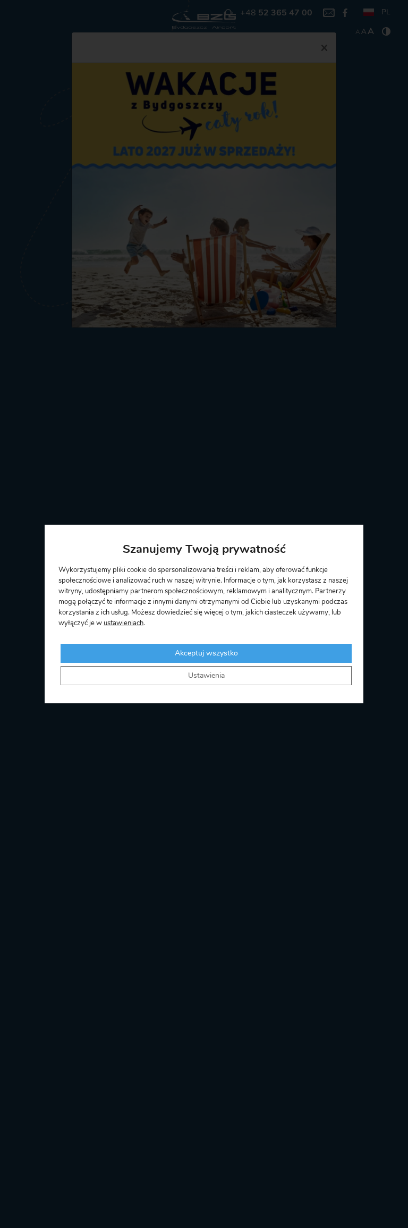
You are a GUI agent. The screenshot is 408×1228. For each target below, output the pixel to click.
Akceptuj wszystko (206, 653)
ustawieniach (123, 623)
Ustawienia (206, 675)
